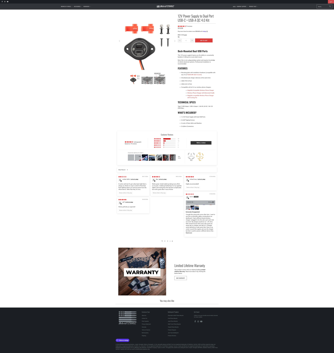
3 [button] (167, 241)
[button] (67, 6)
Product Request (172, 330)
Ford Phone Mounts (172, 318)
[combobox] (324, 6)
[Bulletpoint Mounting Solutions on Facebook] (2, 1)
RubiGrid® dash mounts (194, 74)
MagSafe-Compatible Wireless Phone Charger (200, 90)
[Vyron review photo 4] (197, 208)
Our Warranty (180, 278)
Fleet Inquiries (145, 321)
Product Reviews (172, 335)
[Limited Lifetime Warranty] (142, 271)
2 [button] (164, 241)
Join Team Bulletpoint (173, 332)
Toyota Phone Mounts (173, 327)
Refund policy (145, 332)
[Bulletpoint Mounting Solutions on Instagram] (4, 1)
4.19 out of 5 (137, 142)
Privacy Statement (146, 324)
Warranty (144, 327)
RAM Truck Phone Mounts (174, 324)
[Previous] (119, 41)
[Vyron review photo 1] (200, 202)
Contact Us (144, 318)
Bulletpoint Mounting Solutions (127, 344)
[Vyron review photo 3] (192, 208)
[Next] (174, 41)
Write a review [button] (201, 143)
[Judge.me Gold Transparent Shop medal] (199, 156)
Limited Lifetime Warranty (189, 265)
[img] (122, 177)
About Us (144, 315)
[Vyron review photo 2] (188, 208)
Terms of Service (146, 330)
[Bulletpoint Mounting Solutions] (166, 6)
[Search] (330, 6)
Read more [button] (189, 233)
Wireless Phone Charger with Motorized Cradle (200, 93)
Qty (179, 37)
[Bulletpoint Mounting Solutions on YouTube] (7, 1)
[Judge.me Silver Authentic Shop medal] (191, 156)
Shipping (144, 335)
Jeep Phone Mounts (173, 321)
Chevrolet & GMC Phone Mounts (176, 315)
